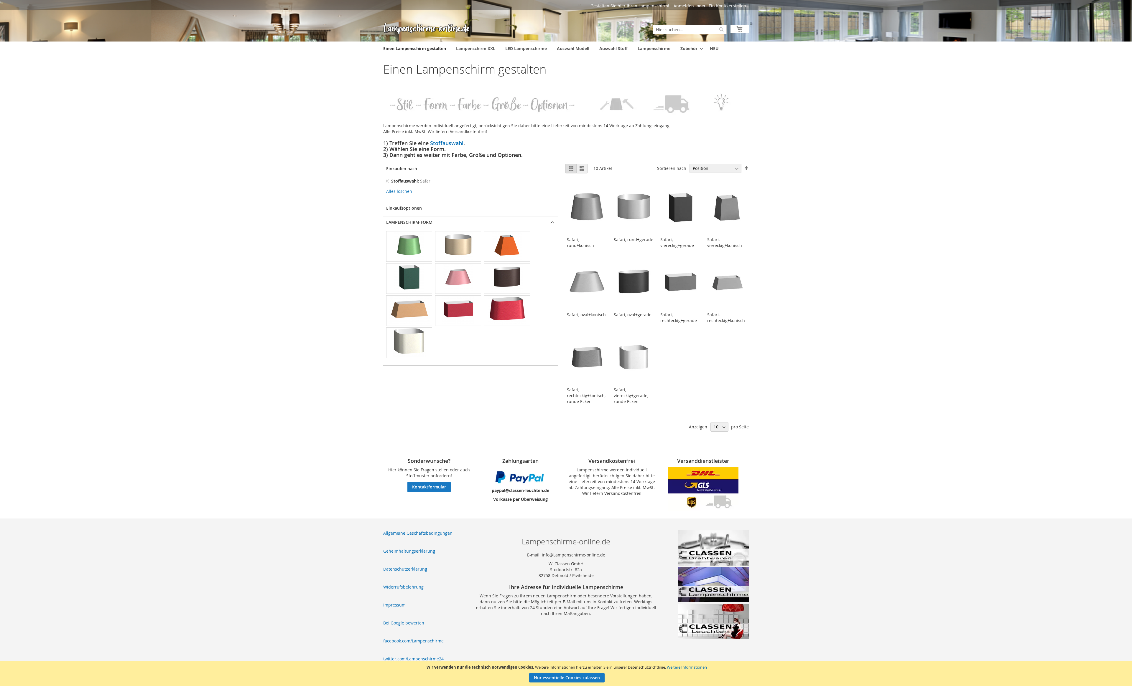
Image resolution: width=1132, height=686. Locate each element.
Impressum (394, 605)
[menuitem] (415, 48)
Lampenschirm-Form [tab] (409, 222)
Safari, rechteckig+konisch (726, 317)
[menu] (566, 48)
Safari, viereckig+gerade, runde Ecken (631, 395)
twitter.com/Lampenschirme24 (413, 659)
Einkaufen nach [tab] (401, 168)
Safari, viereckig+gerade (677, 242)
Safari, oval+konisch (586, 314)
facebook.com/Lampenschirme (413, 641)
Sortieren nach (671, 168)
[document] (566, 673)
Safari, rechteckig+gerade (678, 317)
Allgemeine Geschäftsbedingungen (418, 533)
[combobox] (690, 29)
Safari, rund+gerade (633, 239)
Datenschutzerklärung (405, 569)
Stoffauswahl (446, 143)
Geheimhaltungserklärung (409, 551)
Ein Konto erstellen (727, 6)
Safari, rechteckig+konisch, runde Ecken (586, 395)
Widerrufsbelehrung (403, 587)
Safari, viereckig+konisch (724, 242)
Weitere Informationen (687, 667)
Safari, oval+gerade (632, 314)
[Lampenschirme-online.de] (427, 28)
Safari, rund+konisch (580, 242)
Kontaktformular (429, 487)
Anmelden (684, 6)
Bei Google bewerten (403, 623)
